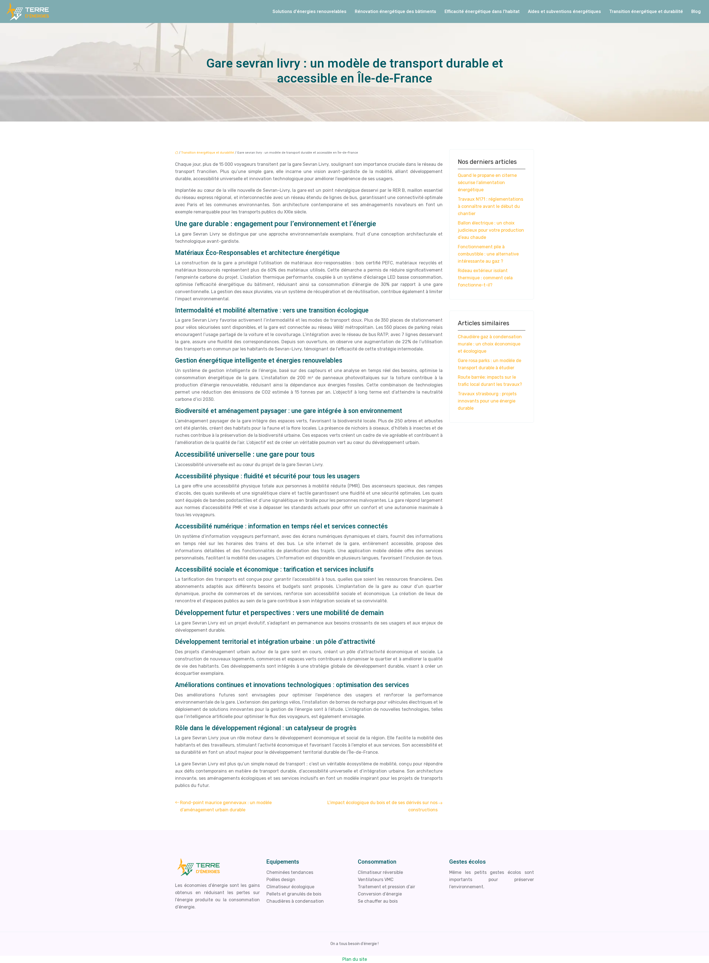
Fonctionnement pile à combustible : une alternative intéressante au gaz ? (488, 254)
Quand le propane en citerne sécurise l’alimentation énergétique (487, 182)
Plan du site (354, 959)
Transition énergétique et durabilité (646, 11)
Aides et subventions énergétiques (564, 11)
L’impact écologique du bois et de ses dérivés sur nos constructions (382, 806)
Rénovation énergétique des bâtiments (395, 11)
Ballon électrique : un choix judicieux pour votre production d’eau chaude (491, 230)
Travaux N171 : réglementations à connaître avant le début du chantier (490, 206)
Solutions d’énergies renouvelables (309, 11)
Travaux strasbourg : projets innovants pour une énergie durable (487, 401)
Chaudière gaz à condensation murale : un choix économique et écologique (490, 344)
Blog (696, 11)
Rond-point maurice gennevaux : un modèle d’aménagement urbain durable (226, 806)
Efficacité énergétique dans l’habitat (482, 11)
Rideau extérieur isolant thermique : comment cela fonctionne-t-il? (485, 278)
